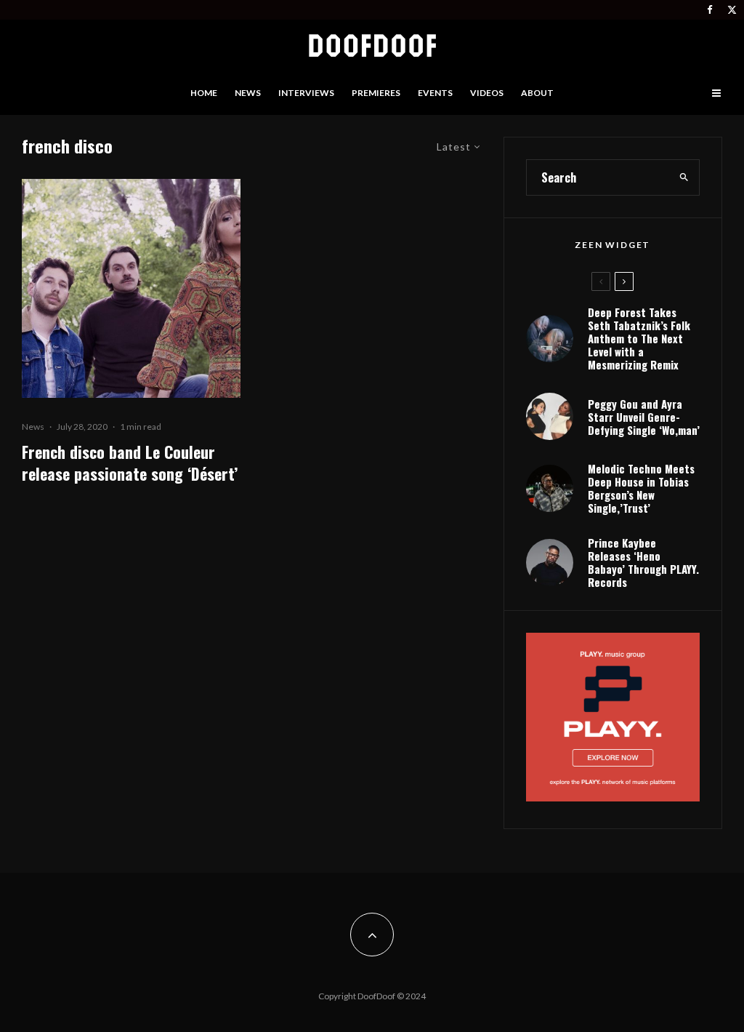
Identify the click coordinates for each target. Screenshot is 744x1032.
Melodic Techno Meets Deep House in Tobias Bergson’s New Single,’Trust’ (641, 488)
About (537, 92)
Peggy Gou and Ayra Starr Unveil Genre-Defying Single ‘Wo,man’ (644, 416)
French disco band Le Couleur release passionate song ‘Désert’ (130, 462)
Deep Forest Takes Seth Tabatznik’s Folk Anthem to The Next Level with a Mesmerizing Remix (639, 338)
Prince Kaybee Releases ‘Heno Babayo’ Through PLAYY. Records (643, 562)
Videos (487, 92)
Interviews (306, 92)
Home (203, 92)
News (248, 92)
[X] (732, 10)
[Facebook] (710, 10)
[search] (684, 177)
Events (435, 92)
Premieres (376, 92)
